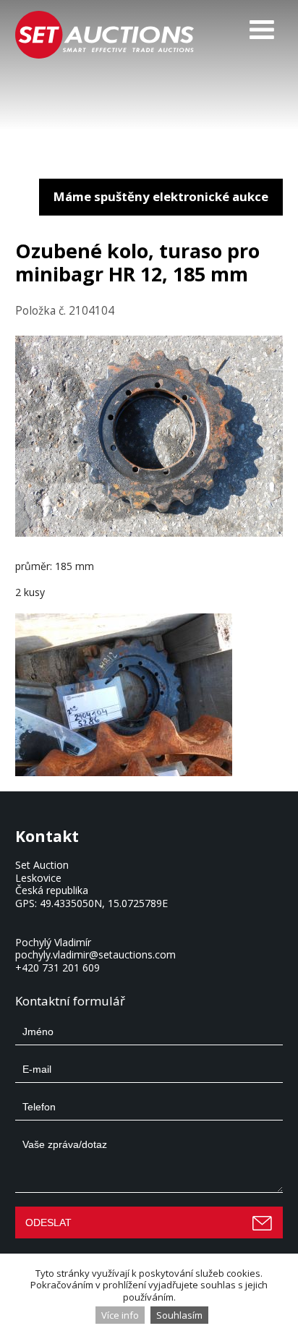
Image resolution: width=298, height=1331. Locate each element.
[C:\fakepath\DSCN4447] (149, 694)
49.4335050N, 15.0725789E (104, 903)
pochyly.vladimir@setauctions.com (95, 954)
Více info (120, 1315)
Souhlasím (179, 1315)
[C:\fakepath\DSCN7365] (149, 533)
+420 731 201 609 (57, 967)
